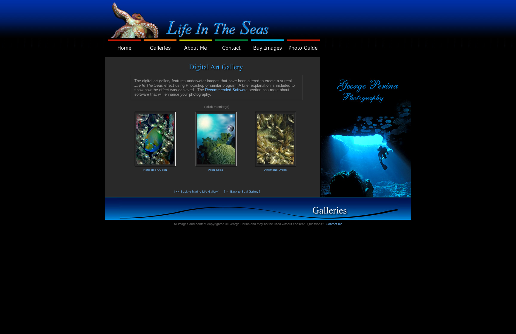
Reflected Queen (155, 169)
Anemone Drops (275, 169)
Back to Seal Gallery (244, 191)
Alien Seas (215, 169)
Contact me (334, 224)
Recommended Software (226, 90)
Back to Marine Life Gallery (199, 191)
